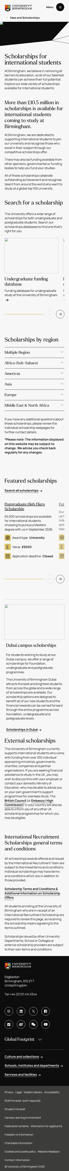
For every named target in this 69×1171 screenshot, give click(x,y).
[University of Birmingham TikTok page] (9, 1024)
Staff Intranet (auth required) (23, 1100)
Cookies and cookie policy (20, 1151)
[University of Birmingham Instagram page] (9, 1011)
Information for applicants (46, 1126)
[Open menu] (60, 7)
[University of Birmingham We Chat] (33, 1024)
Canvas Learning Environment (23, 1117)
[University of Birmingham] (18, 7)
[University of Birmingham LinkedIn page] (21, 1011)
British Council (15, 800)
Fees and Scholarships (25, 17)
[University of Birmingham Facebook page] (45, 1011)
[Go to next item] (60, 314)
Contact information (17, 1160)
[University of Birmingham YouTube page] (45, 1024)
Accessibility (52, 1092)
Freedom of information (19, 1134)
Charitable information (18, 1143)
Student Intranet (15, 1109)
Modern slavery (33, 1092)
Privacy (9, 1092)
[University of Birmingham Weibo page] (21, 1024)
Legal (18, 1092)
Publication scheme (17, 1126)
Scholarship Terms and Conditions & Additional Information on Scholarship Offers (32, 893)
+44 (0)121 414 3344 (23, 994)
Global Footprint (19, 1039)
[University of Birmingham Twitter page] (33, 1011)
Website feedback (49, 1151)
